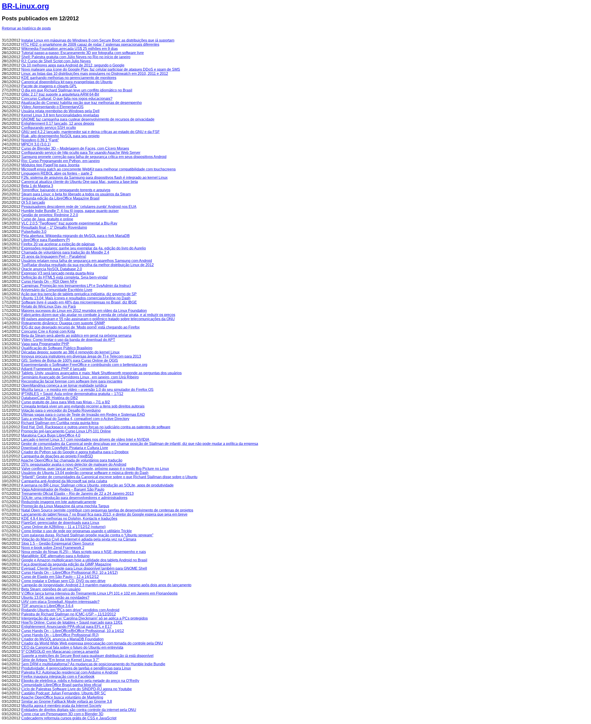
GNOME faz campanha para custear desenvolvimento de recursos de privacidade (87, 119)
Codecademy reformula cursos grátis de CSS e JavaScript (68, 718)
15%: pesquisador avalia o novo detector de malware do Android (73, 464)
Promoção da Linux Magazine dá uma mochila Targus (65, 506)
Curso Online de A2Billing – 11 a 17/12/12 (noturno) (63, 527)
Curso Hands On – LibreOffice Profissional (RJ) (60, 635)
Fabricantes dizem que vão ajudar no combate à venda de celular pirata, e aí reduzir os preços (98, 315)
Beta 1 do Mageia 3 (37, 186)
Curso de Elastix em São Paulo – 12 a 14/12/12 (60, 577)
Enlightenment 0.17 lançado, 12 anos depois (57, 123)
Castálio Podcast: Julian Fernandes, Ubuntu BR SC (63, 693)
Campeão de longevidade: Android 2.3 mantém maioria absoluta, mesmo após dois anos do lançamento (106, 585)
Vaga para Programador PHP (45, 344)
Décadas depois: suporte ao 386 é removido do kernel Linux (70, 352)
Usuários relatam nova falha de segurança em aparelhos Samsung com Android (86, 261)
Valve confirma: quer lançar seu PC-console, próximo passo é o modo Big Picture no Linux (95, 469)
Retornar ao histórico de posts (26, 28)
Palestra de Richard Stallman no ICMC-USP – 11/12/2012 (68, 614)
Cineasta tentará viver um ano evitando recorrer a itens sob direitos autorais (83, 406)
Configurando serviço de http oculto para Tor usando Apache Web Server (80, 153)
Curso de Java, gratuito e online (47, 219)
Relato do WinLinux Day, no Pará (48, 306)
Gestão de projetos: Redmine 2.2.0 (49, 215)
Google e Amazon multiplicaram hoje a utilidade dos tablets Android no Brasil (84, 560)
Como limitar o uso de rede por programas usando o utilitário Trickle (76, 531)
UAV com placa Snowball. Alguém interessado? (60, 602)
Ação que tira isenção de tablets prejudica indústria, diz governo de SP (79, 294)
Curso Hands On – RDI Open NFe (49, 281)
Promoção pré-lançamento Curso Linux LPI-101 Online (66, 431)
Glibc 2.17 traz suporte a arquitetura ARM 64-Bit (60, 94)
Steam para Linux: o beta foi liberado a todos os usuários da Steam (76, 194)
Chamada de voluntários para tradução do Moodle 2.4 (65, 252)
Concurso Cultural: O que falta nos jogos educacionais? (66, 98)
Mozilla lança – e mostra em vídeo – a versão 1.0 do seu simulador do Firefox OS (87, 390)
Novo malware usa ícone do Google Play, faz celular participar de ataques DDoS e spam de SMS (100, 69)
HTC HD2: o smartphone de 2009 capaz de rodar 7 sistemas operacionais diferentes (90, 44)
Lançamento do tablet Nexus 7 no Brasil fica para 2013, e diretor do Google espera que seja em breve (104, 514)
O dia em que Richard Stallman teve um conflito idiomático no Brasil (76, 90)
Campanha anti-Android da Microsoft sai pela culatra (64, 481)
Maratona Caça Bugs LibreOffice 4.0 (50, 435)
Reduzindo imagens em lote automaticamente (58, 502)
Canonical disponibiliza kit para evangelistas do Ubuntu (66, 82)
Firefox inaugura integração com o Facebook (57, 676)
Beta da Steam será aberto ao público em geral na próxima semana (76, 336)
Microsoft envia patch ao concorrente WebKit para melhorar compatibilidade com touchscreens (98, 169)
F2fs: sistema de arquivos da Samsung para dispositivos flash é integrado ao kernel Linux (94, 177)
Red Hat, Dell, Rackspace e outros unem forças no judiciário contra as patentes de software (95, 427)
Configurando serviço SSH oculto (48, 128)
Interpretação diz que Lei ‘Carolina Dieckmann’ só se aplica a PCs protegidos (84, 618)
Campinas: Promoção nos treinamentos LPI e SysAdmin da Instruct (76, 286)
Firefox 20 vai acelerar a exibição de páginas (58, 244)
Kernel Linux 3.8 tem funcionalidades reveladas (60, 115)
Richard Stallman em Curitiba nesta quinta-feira (60, 423)
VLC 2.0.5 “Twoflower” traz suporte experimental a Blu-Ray (69, 223)
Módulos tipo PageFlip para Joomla (50, 165)
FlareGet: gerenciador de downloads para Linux (60, 523)
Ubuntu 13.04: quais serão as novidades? (55, 597)
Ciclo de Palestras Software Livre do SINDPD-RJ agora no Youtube (76, 689)
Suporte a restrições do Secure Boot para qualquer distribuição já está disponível (87, 656)
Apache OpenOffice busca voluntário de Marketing (62, 697)
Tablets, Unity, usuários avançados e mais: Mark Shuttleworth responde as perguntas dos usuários (101, 373)
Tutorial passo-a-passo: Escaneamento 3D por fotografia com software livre (82, 53)
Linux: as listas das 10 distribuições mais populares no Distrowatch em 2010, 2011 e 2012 (94, 74)
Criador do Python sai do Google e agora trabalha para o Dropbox (75, 452)
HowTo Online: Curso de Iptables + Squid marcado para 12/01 (72, 622)
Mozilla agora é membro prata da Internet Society (61, 706)
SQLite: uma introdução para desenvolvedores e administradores (74, 498)
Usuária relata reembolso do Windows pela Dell (60, 111)
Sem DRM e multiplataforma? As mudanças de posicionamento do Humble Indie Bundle (93, 664)
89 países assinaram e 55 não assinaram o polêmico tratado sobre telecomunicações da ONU (98, 319)
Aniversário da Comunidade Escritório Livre (56, 290)
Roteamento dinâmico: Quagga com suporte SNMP (63, 323)
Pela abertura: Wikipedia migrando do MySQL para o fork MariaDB (75, 236)
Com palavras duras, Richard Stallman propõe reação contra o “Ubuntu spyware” (87, 535)
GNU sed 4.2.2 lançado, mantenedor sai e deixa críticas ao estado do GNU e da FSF (90, 132)
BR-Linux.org (25, 6)
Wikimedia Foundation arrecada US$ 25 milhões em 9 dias (69, 49)
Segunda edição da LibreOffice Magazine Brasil (60, 198)
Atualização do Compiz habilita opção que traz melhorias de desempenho (81, 103)
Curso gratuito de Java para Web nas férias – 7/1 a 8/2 (65, 402)
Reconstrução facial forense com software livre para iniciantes (71, 381)
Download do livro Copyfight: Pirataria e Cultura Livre (64, 448)
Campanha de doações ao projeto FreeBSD (57, 456)
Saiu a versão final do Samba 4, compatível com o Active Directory (75, 419)
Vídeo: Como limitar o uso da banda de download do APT (68, 340)
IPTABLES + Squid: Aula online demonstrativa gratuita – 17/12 (72, 394)
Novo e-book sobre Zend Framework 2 (52, 548)
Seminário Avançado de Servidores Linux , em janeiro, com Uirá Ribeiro (80, 377)
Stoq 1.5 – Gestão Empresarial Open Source (57, 543)
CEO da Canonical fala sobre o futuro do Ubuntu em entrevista (72, 647)
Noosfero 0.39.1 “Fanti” (40, 140)
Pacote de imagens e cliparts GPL (49, 86)
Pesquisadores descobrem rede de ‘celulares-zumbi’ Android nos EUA (78, 207)
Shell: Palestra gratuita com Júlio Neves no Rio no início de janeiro (75, 57)
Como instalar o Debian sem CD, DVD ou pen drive (63, 581)
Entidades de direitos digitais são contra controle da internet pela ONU (78, 710)
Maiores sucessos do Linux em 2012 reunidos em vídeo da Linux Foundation (84, 311)
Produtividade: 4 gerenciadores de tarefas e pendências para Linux (76, 668)
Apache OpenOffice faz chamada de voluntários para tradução (71, 460)
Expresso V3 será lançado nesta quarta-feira (57, 273)
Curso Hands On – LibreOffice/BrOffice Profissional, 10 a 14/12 (72, 631)
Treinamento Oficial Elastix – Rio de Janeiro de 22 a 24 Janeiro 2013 (77, 494)
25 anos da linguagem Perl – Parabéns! (53, 257)
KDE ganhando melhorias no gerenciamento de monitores (68, 78)
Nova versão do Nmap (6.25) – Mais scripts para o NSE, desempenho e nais (83, 552)
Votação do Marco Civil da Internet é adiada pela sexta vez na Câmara (78, 539)
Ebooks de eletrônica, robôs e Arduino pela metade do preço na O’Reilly (80, 681)
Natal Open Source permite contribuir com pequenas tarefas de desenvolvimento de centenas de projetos (107, 510)
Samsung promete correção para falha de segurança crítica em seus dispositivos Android (93, 157)
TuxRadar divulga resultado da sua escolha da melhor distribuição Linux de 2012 (87, 265)
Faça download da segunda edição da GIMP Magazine (66, 564)
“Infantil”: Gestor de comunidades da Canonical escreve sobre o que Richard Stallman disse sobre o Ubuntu (109, 477)
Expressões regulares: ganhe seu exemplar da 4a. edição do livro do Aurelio (83, 248)
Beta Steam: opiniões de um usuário (51, 589)
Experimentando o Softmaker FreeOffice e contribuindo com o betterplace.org (84, 365)
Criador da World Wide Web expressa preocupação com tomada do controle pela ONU (92, 643)
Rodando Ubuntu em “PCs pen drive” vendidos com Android (70, 610)
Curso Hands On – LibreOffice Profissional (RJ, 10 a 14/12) (69, 573)
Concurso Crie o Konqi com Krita (48, 331)
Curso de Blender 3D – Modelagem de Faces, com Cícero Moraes (75, 148)
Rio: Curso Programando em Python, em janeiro (60, 161)
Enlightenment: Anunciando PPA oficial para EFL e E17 (66, 627)
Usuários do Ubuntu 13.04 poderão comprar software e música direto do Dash (84, 473)
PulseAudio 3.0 (33, 232)
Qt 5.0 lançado (33, 202)
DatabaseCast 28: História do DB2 (49, 398)
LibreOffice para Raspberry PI (45, 240)
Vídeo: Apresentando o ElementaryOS (52, 107)
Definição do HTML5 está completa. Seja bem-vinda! (64, 277)
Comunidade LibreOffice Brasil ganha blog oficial (61, 685)
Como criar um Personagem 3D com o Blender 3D (62, 714)
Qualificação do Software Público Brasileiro (56, 348)
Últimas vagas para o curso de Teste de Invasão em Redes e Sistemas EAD (83, 415)
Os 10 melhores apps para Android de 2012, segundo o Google (72, 65)
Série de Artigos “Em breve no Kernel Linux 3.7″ (60, 660)
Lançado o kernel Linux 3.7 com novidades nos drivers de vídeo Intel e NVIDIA (85, 439)
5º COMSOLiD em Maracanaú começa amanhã (60, 652)
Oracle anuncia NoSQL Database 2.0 (51, 269)
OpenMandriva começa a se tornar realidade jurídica (64, 385)
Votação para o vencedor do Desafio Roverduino (61, 410)
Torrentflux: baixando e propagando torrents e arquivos (65, 190)
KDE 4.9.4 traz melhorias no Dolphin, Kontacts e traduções (69, 518)
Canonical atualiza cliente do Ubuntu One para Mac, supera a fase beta (79, 182)
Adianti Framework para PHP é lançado (53, 369)
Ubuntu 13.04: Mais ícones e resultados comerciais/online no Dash (75, 298)
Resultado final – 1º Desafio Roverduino (54, 227)
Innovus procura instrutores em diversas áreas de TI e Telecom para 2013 (81, 356)
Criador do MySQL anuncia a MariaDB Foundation (62, 639)
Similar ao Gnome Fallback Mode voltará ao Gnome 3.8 (66, 701)
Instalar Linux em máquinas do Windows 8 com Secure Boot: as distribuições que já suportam (97, 40)
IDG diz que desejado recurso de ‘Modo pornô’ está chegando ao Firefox (80, 327)
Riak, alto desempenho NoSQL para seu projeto (60, 136)
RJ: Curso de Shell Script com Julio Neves (56, 61)
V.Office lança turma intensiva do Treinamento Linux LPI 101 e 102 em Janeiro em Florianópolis (99, 593)
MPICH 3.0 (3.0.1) (36, 144)
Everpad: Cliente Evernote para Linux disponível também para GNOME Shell (84, 568)
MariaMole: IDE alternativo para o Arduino (55, 556)
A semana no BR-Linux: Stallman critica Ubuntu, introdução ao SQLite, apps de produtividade (97, 485)
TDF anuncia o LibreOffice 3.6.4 (47, 606)
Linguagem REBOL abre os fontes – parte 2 (56, 173)
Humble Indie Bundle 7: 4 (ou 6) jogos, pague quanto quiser (70, 211)
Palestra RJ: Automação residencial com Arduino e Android (69, 672)
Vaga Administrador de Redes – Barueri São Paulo (62, 489)
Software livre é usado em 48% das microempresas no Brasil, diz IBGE (79, 302)
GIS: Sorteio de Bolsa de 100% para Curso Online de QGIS (69, 360)
